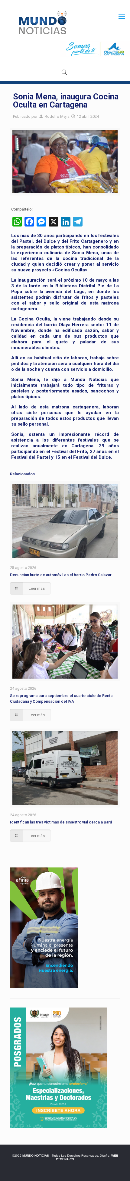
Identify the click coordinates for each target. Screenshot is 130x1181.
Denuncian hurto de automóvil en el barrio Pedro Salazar (61, 575)
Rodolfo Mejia (57, 116)
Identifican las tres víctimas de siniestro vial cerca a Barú (61, 822)
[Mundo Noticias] (42, 23)
